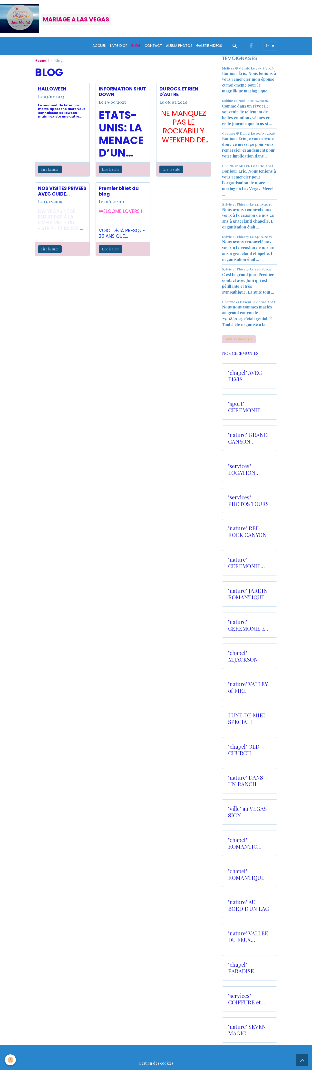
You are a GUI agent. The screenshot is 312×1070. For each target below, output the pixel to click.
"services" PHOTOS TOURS (248, 500)
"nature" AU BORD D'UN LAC (248, 905)
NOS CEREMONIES (240, 353)
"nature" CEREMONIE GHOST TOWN (246, 562)
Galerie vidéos (209, 45)
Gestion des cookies (156, 1063)
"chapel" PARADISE (241, 967)
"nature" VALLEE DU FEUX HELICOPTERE (248, 936)
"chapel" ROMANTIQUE (246, 874)
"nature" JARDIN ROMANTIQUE (248, 594)
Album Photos (179, 45)
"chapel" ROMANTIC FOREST (242, 843)
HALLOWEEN (52, 89)
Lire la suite (49, 169)
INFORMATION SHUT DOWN (122, 91)
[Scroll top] (302, 1060)
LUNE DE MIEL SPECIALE (247, 718)
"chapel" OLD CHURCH (243, 749)
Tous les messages (239, 339)
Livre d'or (118, 45)
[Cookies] (10, 1059)
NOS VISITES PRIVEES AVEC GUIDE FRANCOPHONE (62, 191)
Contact (153, 45)
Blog (136, 45)
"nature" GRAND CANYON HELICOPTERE (248, 438)
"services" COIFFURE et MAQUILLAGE (245, 999)
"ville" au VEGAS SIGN (247, 812)
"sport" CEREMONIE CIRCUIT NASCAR (244, 407)
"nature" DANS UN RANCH (245, 780)
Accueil (99, 45)
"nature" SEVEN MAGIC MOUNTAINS (247, 1030)
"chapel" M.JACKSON (243, 656)
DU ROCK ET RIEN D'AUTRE (178, 91)
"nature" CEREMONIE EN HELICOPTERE (249, 625)
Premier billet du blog (119, 191)
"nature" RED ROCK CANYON (247, 531)
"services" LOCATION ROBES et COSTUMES (242, 469)
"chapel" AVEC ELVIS (245, 376)
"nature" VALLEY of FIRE (248, 687)
